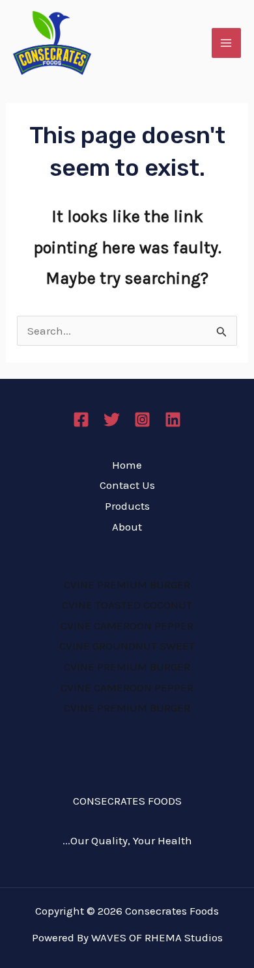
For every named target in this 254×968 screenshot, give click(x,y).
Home (127, 464)
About (127, 526)
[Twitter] (112, 419)
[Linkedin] (173, 419)
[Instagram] (142, 419)
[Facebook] (81, 419)
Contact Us (127, 484)
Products (127, 505)
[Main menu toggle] (227, 43)
